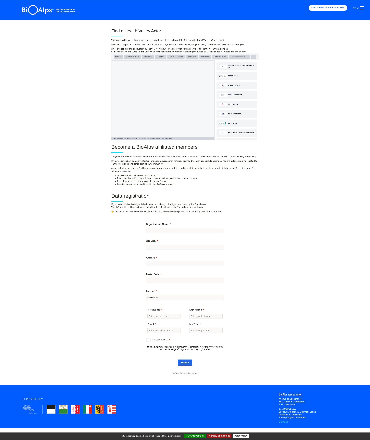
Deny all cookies (220, 436)
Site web (151, 240)
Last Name (195, 309)
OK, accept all (195, 436)
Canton (150, 291)
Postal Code (152, 274)
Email (150, 324)
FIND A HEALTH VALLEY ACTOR (327, 8)
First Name (153, 309)
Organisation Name (157, 224)
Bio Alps (48, 10)
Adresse (150, 257)
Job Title (194, 324)
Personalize (241, 436)
